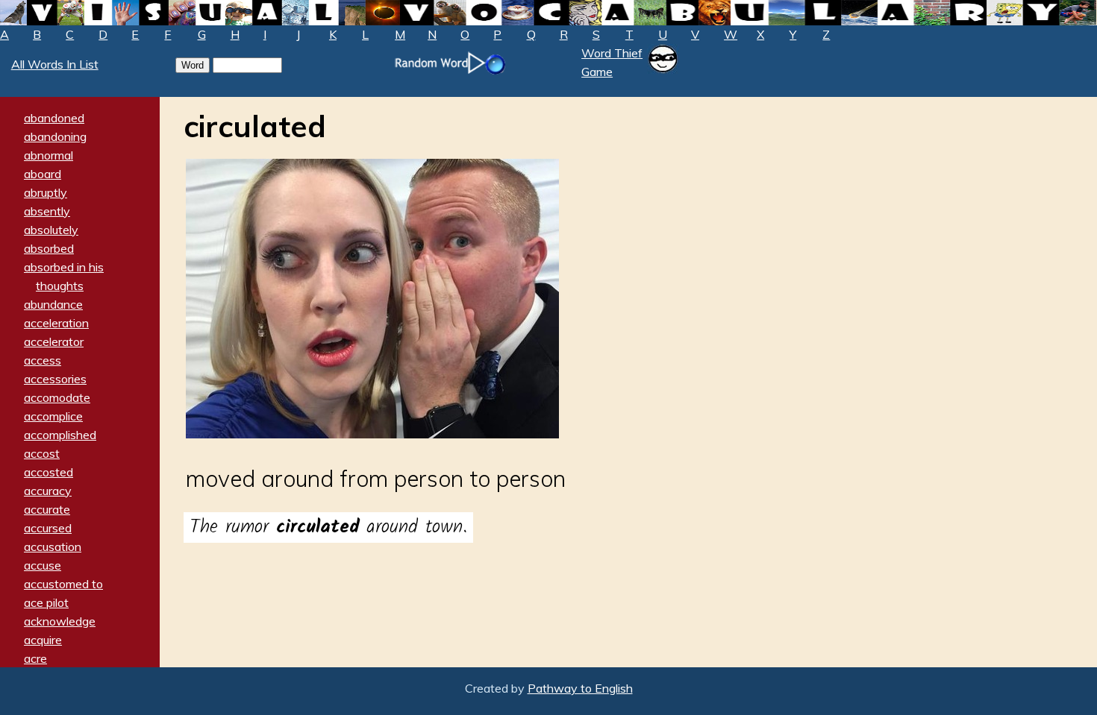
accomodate (57, 397)
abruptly (45, 192)
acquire (43, 639)
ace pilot (46, 602)
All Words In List (55, 64)
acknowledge (60, 621)
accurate (47, 509)
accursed (48, 527)
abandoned (54, 117)
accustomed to (63, 583)
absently (47, 211)
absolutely (51, 229)
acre (35, 658)
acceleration (56, 322)
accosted (48, 471)
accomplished (60, 434)
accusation (52, 546)
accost (42, 453)
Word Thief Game (612, 62)
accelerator (54, 341)
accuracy (48, 490)
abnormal (48, 155)
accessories (55, 378)
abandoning (55, 136)
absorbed (49, 248)
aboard (42, 173)
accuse (42, 565)
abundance (53, 304)
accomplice (53, 416)
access (42, 360)
